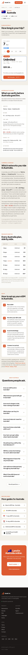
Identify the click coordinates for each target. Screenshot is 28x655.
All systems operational (8, 601)
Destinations (4, 608)
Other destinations (14, 569)
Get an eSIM (19, 2)
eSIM (10, 7)
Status (3, 617)
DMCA (3, 629)
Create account (19, 613)
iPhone (7, 366)
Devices (3, 610)
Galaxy (12, 366)
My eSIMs (18, 608)
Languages (4, 615)
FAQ (2, 613)
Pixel (15, 366)
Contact (3, 632)
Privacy (3, 627)
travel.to (4, 7)
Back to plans (13, 564)
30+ (20, 51)
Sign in (17, 610)
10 (12, 51)
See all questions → (14, 484)
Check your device (20, 363)
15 (16, 51)
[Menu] (25, 2)
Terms (3, 625)
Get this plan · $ (13, 77)
